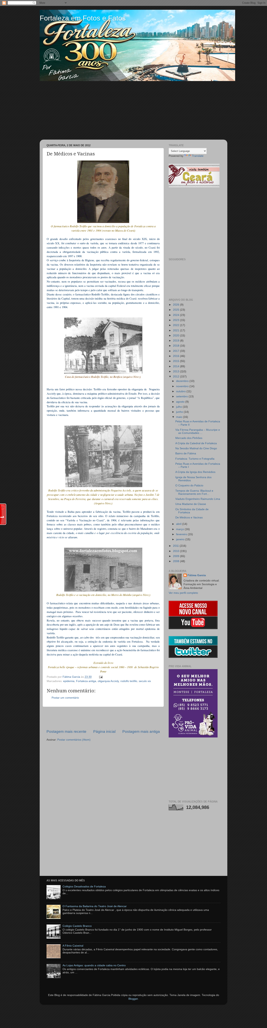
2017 (176, 351)
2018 (176, 345)
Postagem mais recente (66, 731)
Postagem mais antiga (141, 731)
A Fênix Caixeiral (73, 945)
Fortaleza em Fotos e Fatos (83, 18)
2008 (176, 561)
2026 (176, 304)
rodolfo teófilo (128, 681)
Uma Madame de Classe (190, 504)
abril (179, 523)
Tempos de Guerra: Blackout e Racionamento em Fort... (194, 492)
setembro (182, 396)
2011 (176, 545)
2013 (176, 371)
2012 (176, 376)
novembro (182, 386)
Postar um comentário (65, 697)
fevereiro (182, 534)
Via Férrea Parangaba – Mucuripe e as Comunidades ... (197, 431)
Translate (197, 155)
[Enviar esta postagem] (100, 676)
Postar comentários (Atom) (73, 739)
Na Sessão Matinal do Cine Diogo (196, 448)
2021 (176, 330)
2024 (176, 315)
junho (180, 411)
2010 (176, 551)
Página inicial (104, 731)
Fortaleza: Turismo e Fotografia (194, 458)
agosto (180, 401)
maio (179, 416)
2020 (176, 335)
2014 (176, 366)
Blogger (133, 998)
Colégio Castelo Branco (77, 926)
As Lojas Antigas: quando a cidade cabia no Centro (94, 965)
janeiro (180, 539)
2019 (176, 340)
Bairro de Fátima (185, 453)
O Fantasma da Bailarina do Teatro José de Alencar (95, 906)
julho (179, 406)
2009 (176, 556)
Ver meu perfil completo (183, 592)
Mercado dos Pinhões (188, 438)
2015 (176, 361)
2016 (176, 356)
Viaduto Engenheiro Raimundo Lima (197, 499)
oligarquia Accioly (108, 681)
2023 (176, 320)
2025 (176, 309)
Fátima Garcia (196, 575)
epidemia (68, 681)
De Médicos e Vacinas (189, 517)
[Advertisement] (133, 110)
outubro (181, 391)
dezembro (182, 381)
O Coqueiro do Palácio (189, 485)
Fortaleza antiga (86, 681)
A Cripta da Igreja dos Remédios (195, 472)
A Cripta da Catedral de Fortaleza (196, 443)
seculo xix (145, 681)
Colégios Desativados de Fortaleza (84, 886)
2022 (176, 325)
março (180, 529)
